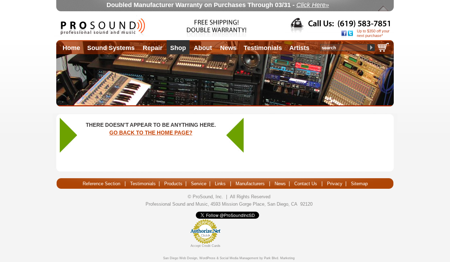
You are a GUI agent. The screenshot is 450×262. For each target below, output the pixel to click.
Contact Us (305, 183)
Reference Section (101, 183)
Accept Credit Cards (205, 246)
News (280, 183)
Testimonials (143, 183)
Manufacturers (250, 183)
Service (198, 183)
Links (220, 183)
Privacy (334, 183)
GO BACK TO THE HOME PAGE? (150, 133)
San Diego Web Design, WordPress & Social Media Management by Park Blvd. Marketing (229, 258)
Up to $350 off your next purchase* (373, 33)
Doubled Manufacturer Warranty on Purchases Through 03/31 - (218, 4)
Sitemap (359, 183)
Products (173, 183)
